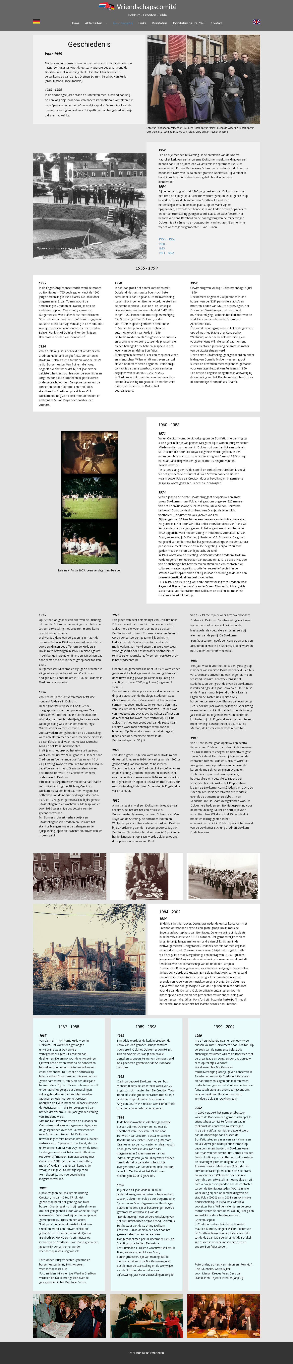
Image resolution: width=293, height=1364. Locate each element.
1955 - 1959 (167, 239)
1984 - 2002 (166, 253)
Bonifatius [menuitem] (159, 23)
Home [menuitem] (75, 23)
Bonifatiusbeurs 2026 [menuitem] (189, 23)
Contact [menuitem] (216, 23)
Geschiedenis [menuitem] (123, 23)
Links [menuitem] (142, 23)
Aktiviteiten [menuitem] (93, 23)
